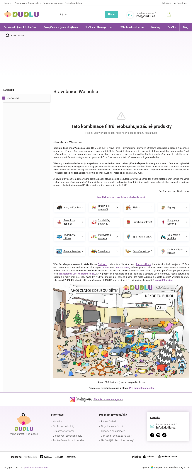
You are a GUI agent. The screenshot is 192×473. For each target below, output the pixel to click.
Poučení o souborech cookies (68, 440)
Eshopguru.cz (182, 467)
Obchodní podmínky (64, 426)
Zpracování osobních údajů (67, 435)
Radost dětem (143, 264)
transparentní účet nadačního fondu (77, 273)
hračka (105, 267)
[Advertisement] (96, 64)
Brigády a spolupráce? (113, 431)
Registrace (182, 3)
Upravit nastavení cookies (35, 467)
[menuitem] (20, 27)
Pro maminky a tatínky (141, 388)
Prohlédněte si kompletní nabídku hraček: (121, 197)
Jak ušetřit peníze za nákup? (116, 435)
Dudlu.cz (102, 264)
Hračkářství (13, 98)
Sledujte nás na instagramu (108, 399)
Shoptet (158, 467)
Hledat (111, 14)
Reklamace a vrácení (64, 431)
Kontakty (8, 3)
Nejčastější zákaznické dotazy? (117, 440)
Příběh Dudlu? (108, 421)
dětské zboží (122, 267)
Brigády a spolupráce (53, 3)
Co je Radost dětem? (112, 426)
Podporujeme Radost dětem (28, 3)
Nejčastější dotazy (73, 3)
